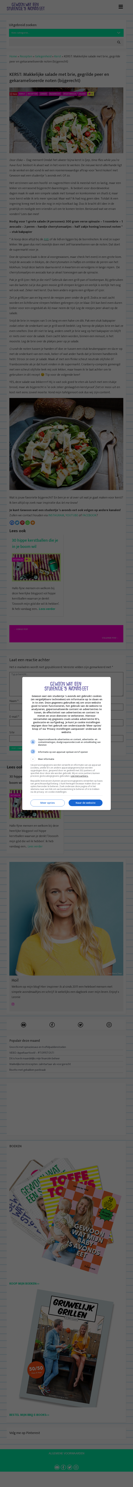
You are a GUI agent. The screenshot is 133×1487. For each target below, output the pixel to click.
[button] (66, 759)
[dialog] (66, 743)
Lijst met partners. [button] (79, 776)
